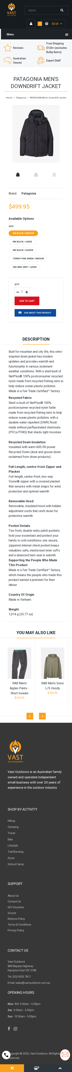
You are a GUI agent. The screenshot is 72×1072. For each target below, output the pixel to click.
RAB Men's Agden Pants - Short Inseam (19, 688)
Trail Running (15, 851)
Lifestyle (13, 845)
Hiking (11, 820)
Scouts (12, 913)
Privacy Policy (16, 930)
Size (11, 226)
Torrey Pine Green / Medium (28, 258)
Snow (11, 858)
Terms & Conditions (19, 924)
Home (9, 97)
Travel (11, 833)
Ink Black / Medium (23, 233)
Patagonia (21, 97)
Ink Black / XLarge (23, 250)
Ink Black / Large (22, 241)
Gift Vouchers (16, 907)
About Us (13, 895)
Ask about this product (37, 313)
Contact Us (14, 901)
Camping (13, 826)
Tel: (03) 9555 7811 (19, 976)
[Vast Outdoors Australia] (14, 15)
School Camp (16, 864)
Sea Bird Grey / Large (24, 267)
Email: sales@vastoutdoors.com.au (29, 982)
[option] (36, 134)
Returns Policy (16, 918)
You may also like (36, 632)
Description (36, 339)
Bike (10, 839)
